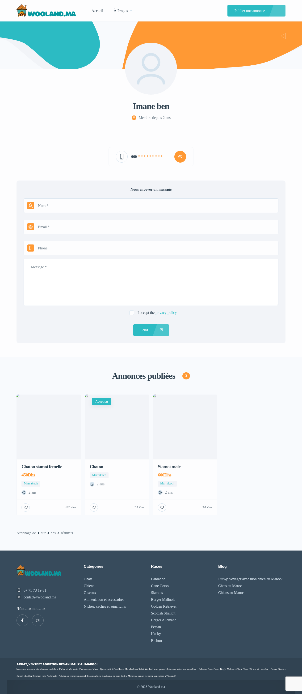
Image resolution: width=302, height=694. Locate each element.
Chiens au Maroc (231, 593)
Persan (156, 627)
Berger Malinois (163, 599)
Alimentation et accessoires (104, 599)
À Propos (121, 11)
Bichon (156, 641)
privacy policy (166, 313)
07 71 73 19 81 (35, 590)
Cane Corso (160, 586)
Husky (156, 634)
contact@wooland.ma (40, 597)
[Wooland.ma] (47, 10)
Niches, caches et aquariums (105, 606)
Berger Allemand (163, 620)
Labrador (158, 579)
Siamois (157, 593)
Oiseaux (90, 593)
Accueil (97, 11)
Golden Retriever (164, 606)
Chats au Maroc (230, 586)
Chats (88, 579)
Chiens (89, 586)
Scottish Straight (163, 613)
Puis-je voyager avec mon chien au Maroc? (250, 579)
